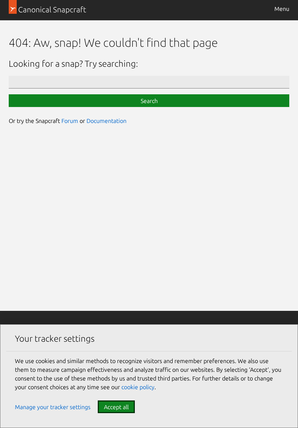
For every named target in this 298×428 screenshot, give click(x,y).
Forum (69, 121)
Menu (281, 8)
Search (149, 101)
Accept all (116, 407)
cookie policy (137, 387)
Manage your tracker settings (52, 407)
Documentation (106, 121)
